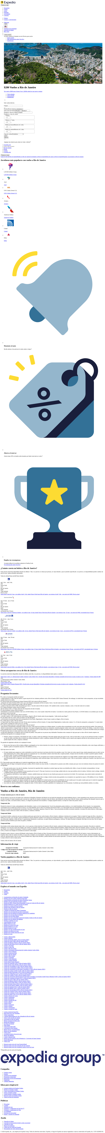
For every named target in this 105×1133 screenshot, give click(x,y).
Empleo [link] (6, 1074)
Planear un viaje (5, 155)
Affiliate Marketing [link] (9, 1081)
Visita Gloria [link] (7, 1032)
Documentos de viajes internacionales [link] (13, 1128)
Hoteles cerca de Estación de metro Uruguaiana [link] (16, 912)
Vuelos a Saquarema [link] (9, 997)
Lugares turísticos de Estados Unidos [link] (13, 1088)
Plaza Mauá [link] (7, 1025)
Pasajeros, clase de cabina (10, 112)
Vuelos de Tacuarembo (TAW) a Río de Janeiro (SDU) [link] (18, 990)
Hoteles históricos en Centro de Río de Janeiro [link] (16, 904)
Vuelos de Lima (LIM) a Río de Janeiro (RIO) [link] (16, 941)
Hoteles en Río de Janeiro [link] (10, 909)
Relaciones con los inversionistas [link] (12, 1078)
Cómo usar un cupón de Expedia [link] (12, 1127)
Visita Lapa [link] (7, 1041)
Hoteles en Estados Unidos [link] (11, 1089)
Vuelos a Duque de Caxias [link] (11, 996)
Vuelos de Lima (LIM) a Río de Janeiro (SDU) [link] (16, 979)
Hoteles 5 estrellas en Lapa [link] (11, 920)
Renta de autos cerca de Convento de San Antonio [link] (17, 1045)
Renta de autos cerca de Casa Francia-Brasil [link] (15, 1044)
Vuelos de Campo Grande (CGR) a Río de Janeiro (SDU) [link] (19, 970)
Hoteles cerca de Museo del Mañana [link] (13, 919)
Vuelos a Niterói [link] (8, 1006)
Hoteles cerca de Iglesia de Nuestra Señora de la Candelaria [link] (19, 913)
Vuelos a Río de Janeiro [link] (10, 954)
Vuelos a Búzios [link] (8, 938)
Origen (6, 105)
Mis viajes (6, 31)
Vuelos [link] (6, 150)
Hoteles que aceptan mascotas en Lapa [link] (14, 932)
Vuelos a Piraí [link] (7, 1003)
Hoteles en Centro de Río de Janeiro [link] (13, 906)
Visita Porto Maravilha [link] (10, 1026)
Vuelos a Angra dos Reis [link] (10, 953)
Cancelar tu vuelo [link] (8, 1124)
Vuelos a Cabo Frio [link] (9, 947)
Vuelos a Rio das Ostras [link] (10, 948)
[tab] (11, 94)
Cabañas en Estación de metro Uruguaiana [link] (15, 910)
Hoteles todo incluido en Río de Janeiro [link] (14, 907)
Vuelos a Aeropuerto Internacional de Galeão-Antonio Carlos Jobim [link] (21, 950)
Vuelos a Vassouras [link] (9, 1004)
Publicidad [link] (6, 1080)
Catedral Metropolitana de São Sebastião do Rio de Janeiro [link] (19, 1016)
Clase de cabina (8, 134)
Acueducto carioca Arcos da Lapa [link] (12, 1034)
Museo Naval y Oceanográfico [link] (12, 1029)
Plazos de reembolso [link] (9, 1126)
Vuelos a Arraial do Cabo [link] (10, 1009)
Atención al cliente (9, 30)
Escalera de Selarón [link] (9, 1023)
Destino (6, 109)
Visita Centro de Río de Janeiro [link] (12, 1018)
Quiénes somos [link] (8, 1072)
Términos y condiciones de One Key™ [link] (14, 1108)
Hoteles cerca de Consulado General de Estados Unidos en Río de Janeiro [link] (23, 917)
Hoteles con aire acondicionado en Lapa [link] (14, 929)
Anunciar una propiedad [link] (10, 1075)
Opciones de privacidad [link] (10, 1113)
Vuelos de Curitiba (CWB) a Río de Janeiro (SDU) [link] (17, 975)
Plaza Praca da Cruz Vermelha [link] (12, 1013)
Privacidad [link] (6, 1104)
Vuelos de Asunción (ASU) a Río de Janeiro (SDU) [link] (17, 963)
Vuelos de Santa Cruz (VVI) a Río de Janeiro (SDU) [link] (17, 994)
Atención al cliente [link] (9, 1121)
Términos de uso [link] (8, 1107)
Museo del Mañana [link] (9, 1035)
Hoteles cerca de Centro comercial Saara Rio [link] (15, 898)
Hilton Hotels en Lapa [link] (9, 923)
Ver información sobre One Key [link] (12, 564)
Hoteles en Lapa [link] (8, 934)
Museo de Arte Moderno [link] (10, 1031)
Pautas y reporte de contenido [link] (11, 1114)
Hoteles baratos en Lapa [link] (10, 928)
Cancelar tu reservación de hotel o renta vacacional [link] (17, 1123)
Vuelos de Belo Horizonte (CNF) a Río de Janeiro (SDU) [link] (19, 972)
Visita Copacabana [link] (9, 1015)
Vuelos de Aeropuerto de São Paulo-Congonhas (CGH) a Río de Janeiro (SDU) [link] (24, 969)
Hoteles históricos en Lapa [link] (11, 926)
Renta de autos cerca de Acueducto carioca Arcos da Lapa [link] (19, 1047)
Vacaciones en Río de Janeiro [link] (11, 1019)
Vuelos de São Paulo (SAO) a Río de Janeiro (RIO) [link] (17, 944)
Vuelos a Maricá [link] (8, 1001)
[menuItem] (9, 156)
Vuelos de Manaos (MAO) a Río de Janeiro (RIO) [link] (17, 942)
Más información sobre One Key (15, 39)
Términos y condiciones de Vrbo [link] (12, 1110)
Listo (6, 135)
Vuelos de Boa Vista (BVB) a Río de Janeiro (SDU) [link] (17, 965)
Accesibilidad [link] (7, 1111)
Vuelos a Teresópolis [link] (9, 1007)
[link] (17, 8)
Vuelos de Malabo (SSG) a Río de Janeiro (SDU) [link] (17, 988)
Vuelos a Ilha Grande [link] (9, 956)
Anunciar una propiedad (10, 28)
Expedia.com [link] (7, 145)
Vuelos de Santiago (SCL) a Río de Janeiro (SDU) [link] (17, 987)
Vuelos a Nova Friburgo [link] (10, 951)
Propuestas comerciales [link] (10, 1077)
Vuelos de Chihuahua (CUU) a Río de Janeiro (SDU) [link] (18, 973)
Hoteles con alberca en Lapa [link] (11, 931)
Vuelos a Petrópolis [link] (9, 998)
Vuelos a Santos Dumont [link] (10, 960)
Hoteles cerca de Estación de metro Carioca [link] (15, 901)
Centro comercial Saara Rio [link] (11, 1012)
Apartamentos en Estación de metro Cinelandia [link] (16, 897)
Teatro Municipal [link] (8, 1040)
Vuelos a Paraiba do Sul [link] (10, 1000)
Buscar (6, 137)
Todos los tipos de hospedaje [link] (11, 1097)
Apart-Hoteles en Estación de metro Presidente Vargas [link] (18, 900)
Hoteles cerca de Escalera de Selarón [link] (13, 914)
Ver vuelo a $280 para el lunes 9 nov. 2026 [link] (23, 91)
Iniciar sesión (8, 34)
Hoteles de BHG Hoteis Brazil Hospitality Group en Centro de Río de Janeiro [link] (24, 903)
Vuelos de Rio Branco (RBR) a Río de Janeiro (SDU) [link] (18, 985)
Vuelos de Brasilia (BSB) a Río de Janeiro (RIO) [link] (16, 939)
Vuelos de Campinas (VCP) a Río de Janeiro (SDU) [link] (17, 993)
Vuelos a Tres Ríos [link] (9, 945)
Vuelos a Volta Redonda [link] (10, 959)
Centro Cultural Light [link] (9, 1037)
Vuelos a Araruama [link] (9, 957)
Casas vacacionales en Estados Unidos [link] (14, 1091)
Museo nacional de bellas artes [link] (12, 1020)
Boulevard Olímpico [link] (9, 1022)
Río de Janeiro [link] (7, 147)
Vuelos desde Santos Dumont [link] (11, 962)
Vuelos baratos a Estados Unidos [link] (12, 1094)
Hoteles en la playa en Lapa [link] (11, 925)
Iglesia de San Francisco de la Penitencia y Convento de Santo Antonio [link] (22, 1038)
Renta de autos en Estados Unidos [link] (13, 1095)
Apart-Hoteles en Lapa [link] (10, 922)
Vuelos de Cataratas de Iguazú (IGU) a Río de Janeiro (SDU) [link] (20, 978)
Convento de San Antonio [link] (10, 1028)
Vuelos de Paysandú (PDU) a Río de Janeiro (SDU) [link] (17, 982)
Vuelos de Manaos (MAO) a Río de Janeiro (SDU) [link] (17, 981)
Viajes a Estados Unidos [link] (10, 1092)
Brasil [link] (5, 149)
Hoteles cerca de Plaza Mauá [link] (11, 916)
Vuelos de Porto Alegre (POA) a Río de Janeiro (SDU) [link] (18, 984)
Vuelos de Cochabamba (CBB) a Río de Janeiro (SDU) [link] (18, 967)
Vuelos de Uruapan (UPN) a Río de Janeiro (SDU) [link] (17, 991)
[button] (52, 786)
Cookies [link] (6, 1105)
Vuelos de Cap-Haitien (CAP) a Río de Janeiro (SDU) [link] (18, 966)
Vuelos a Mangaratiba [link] (9, 936)
